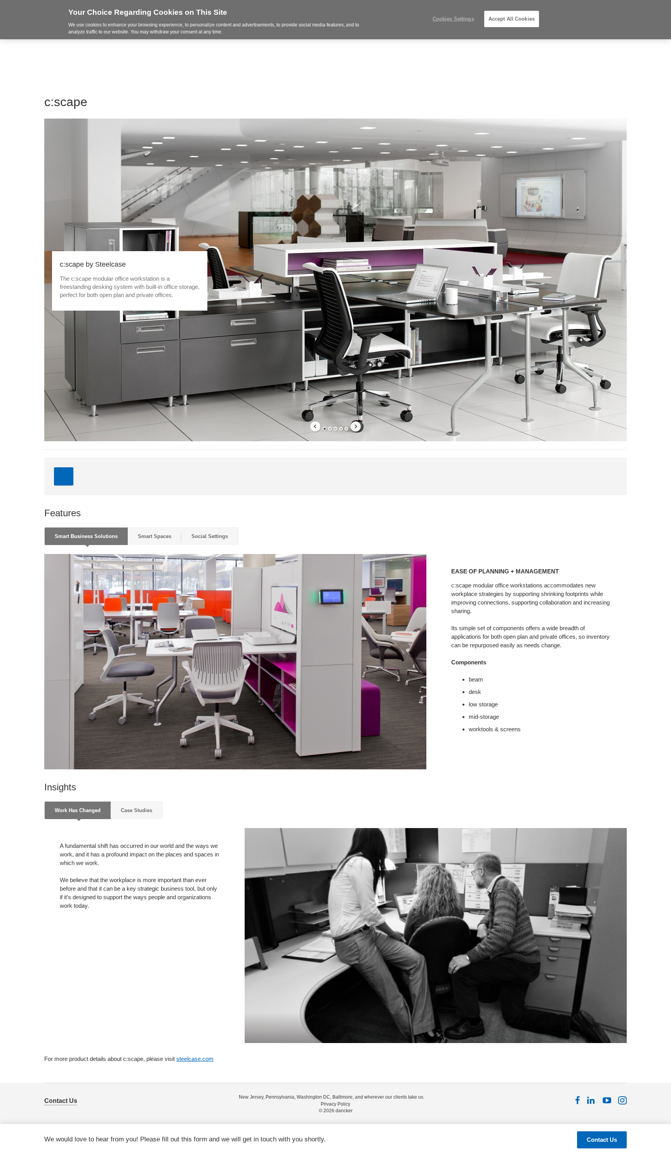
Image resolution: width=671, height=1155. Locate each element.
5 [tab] (346, 429)
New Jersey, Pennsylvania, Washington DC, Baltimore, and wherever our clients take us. (331, 1097)
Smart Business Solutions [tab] (86, 536)
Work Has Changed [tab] (78, 810)
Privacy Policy (335, 1104)
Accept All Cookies (511, 19)
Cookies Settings (453, 19)
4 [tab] (341, 429)
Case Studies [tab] (136, 810)
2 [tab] (330, 429)
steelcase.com (195, 1058)
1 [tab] (325, 429)
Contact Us (60, 1100)
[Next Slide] (356, 426)
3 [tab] (335, 429)
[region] (335, 19)
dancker (344, 1110)
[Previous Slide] (315, 426)
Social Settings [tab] (209, 536)
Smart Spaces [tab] (154, 536)
